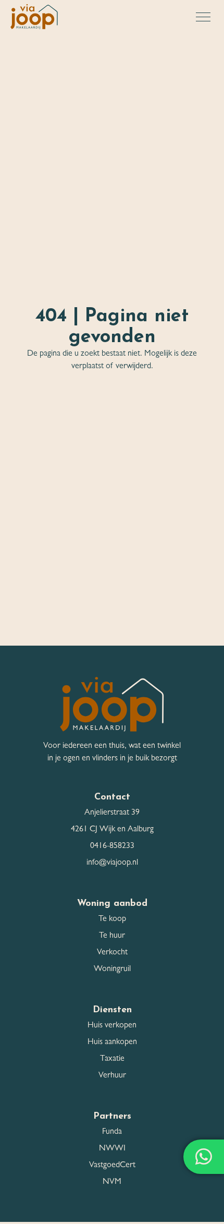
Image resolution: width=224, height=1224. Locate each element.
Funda (112, 1132)
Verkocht (112, 953)
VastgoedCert (112, 1165)
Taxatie (112, 1059)
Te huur (112, 936)
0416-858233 (112, 846)
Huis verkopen (112, 1026)
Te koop (112, 919)
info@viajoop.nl (112, 863)
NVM (112, 1182)
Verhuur (112, 1076)
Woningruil (112, 969)
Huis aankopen (112, 1042)
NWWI (112, 1149)
